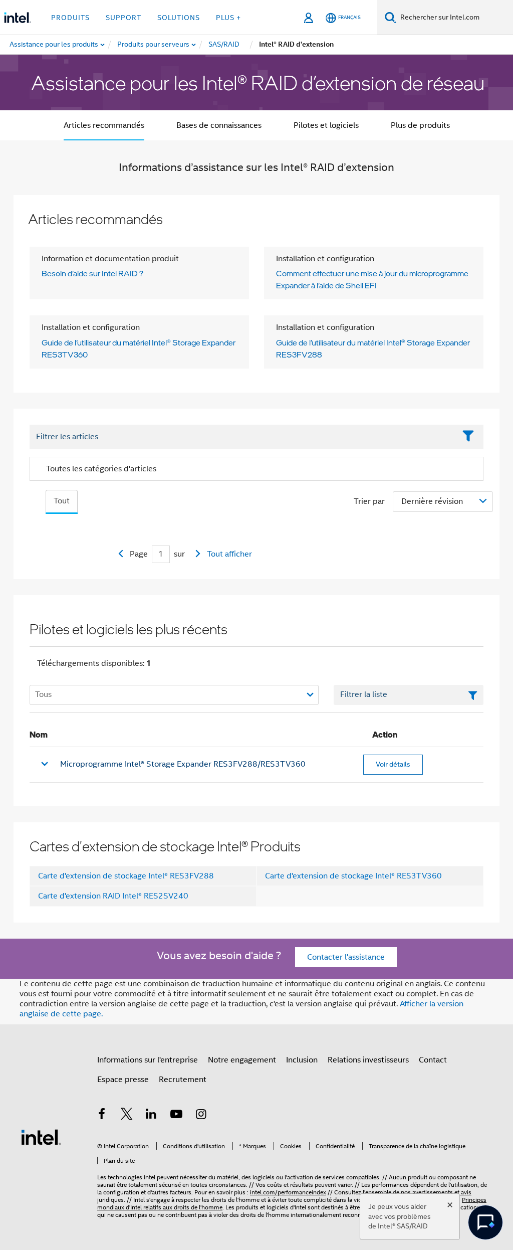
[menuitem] (153, 45)
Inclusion (302, 1060)
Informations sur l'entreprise (147, 1060)
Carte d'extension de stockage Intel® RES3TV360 (353, 876)
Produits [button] (70, 17)
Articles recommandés (104, 125)
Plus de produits (420, 125)
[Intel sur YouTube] (176, 1116)
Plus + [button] (228, 17)
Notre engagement (242, 1060)
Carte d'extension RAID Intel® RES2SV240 (113, 896)
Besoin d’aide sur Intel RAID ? (92, 273)
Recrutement (182, 1080)
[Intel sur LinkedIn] (151, 1116)
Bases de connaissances (219, 125)
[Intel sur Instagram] (200, 1116)
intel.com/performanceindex (288, 1192)
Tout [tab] (62, 501)
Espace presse (123, 1080)
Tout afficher (229, 554)
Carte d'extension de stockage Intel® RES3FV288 (126, 876)
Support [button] (123, 17)
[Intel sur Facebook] (101, 1116)
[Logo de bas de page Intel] (41, 1137)
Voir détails (393, 764)
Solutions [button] (178, 17)
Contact (433, 1060)
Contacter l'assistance (346, 957)
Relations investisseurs (368, 1060)
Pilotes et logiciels (326, 125)
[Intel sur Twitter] (126, 1116)
